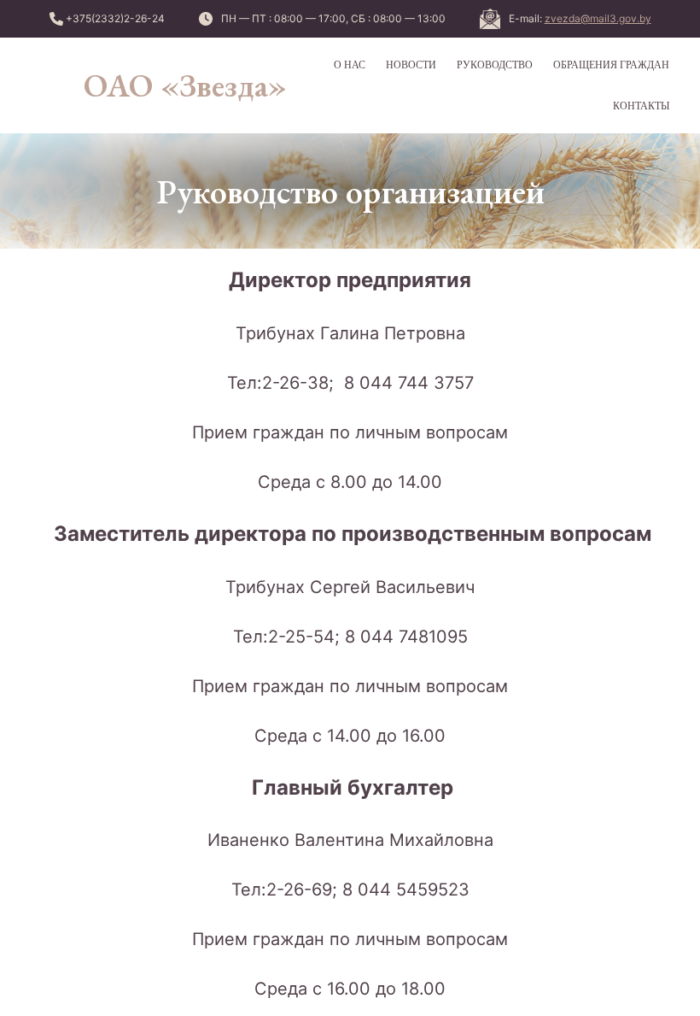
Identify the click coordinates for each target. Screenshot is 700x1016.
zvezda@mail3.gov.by (598, 18)
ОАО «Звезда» (185, 85)
